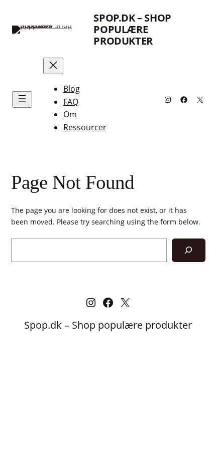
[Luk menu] (53, 66)
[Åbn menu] (22, 99)
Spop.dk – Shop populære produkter (132, 29)
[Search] (188, 250)
